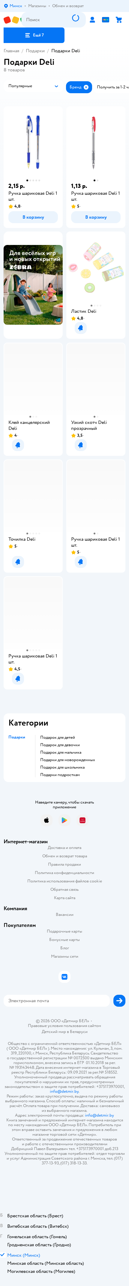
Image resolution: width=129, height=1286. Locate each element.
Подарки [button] (16, 737)
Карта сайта (64, 897)
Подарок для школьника (62, 767)
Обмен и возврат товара (64, 856)
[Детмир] (12, 20)
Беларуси (79, 1031)
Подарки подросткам (60, 774)
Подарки (35, 51)
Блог (64, 948)
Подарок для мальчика (60, 752)
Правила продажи (64, 864)
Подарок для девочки (60, 745)
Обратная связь (64, 889)
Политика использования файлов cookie (64, 881)
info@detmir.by (64, 1091)
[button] (34, 35)
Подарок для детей (57, 737)
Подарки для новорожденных (67, 760)
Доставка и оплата (64, 847)
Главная (11, 51)
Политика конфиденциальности (64, 872)
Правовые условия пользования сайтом (64, 1025)
